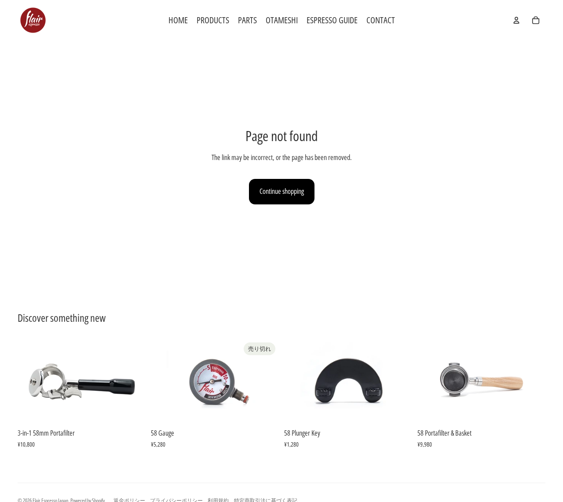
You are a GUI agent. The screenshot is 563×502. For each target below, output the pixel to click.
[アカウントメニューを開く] (516, 20)
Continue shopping (282, 191)
